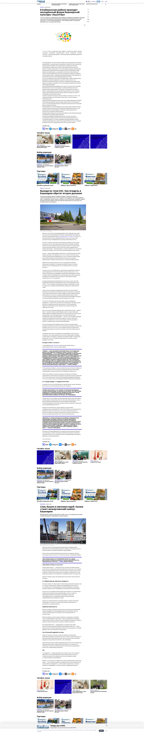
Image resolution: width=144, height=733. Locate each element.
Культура (42, 7)
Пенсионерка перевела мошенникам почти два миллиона (59, 4)
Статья (38, 4)
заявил (61, 561)
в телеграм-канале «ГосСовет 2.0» (67, 236)
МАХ (98, 1)
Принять (101, 730)
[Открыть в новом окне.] (45, 129)
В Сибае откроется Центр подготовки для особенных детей (76, 4)
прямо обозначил (54, 345)
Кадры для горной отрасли (91, 3)
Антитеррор (93, 1)
